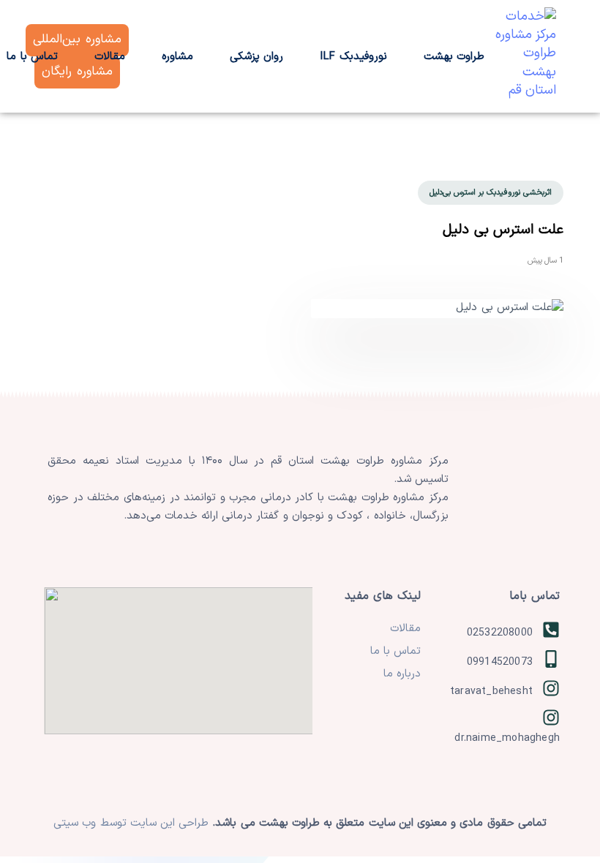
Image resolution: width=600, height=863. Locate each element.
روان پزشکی (256, 56)
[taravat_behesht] (497, 691)
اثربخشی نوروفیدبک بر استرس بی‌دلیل (491, 192)
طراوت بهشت (454, 56)
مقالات (109, 56)
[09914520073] (497, 662)
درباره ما (402, 674)
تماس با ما (395, 651)
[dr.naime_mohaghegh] (497, 726)
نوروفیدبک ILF (353, 56)
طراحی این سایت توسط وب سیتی (132, 823)
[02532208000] (497, 633)
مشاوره (177, 56)
